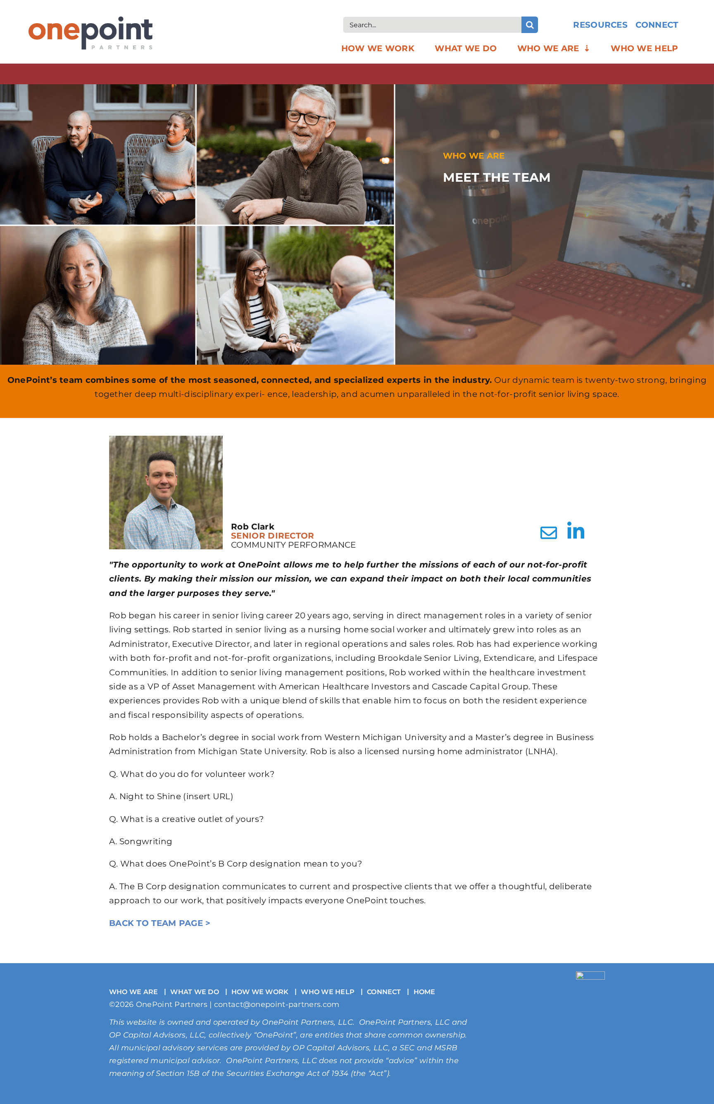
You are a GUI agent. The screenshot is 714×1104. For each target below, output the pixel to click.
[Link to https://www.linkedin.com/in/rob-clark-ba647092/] (575, 531)
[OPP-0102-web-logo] (90, 21)
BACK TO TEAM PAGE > (160, 923)
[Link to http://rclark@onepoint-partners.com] (548, 533)
